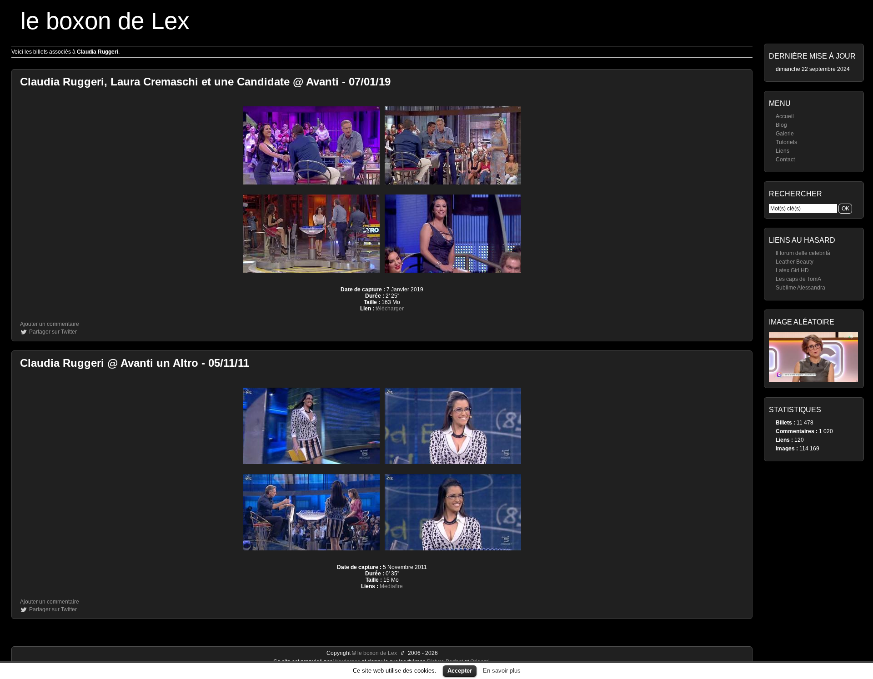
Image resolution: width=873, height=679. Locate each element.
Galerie (785, 133)
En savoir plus (502, 670)
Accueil (785, 116)
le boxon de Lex (105, 20)
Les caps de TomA (798, 279)
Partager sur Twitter (53, 332)
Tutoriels (786, 142)
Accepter (459, 670)
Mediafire (391, 586)
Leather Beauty (794, 262)
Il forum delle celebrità (803, 253)
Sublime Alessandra (800, 288)
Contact (785, 159)
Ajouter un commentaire (49, 324)
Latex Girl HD (792, 270)
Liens (782, 151)
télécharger (390, 308)
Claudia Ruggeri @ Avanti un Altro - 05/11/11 (134, 363)
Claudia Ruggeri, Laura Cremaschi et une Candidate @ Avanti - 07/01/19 (205, 81)
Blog (781, 125)
